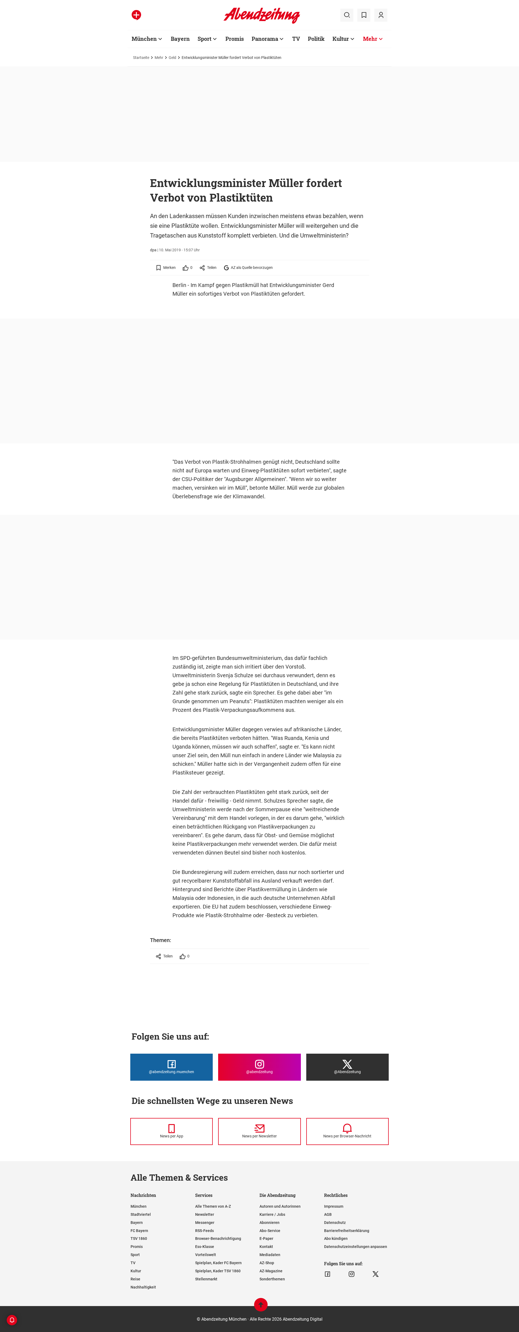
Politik (316, 38)
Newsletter (204, 1214)
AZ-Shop (267, 1263)
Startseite (141, 57)
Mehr (370, 38)
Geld (172, 57)
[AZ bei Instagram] (351, 1274)
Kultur (340, 38)
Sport (204, 38)
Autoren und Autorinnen (280, 1206)
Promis (234, 38)
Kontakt (266, 1246)
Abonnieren (270, 1222)
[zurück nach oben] (260, 1307)
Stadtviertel (141, 1214)
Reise (135, 1279)
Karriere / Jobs (272, 1214)
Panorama (265, 38)
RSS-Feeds (204, 1230)
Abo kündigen (336, 1238)
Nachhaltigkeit (143, 1287)
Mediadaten (270, 1255)
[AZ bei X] (375, 1274)
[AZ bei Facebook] (327, 1274)
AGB (328, 1214)
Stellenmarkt (206, 1279)
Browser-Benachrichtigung (218, 1238)
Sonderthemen (272, 1279)
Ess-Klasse (204, 1246)
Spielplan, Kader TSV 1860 (218, 1271)
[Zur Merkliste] (363, 15)
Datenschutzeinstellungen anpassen (355, 1246)
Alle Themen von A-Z (213, 1206)
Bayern (180, 38)
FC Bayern (139, 1230)
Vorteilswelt (205, 1255)
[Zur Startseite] (262, 23)
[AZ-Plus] (136, 15)
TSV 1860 (139, 1238)
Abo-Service (270, 1230)
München (144, 38)
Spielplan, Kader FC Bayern (218, 1263)
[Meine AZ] (380, 15)
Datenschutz (335, 1222)
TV (296, 38)
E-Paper (266, 1238)
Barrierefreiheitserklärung (346, 1230)
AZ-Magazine (271, 1271)
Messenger (204, 1222)
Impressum (333, 1206)
